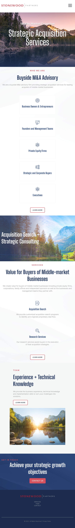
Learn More (37, 210)
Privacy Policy (47, 521)
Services (37, 502)
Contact (37, 505)
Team (37, 504)
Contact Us (37, 481)
